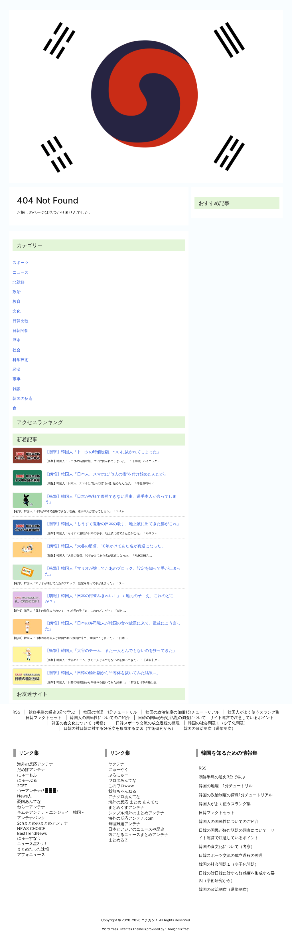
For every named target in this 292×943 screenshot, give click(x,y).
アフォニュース (31, 854)
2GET (22, 785)
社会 (17, 349)
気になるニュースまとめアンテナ (138, 834)
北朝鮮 (19, 281)
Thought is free (177, 929)
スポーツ (21, 262)
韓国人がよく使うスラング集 (225, 803)
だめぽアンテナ (31, 769)
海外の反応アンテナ (35, 763)
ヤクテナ (116, 763)
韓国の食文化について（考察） (227, 846)
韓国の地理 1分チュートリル (226, 785)
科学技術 (21, 359)
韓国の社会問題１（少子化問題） (229, 864)
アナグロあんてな (124, 796)
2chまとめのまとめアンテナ (42, 823)
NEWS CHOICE (31, 828)
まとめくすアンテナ (126, 807)
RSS (202, 767)
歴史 (17, 340)
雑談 (17, 388)
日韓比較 (21, 320)
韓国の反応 (23, 398)
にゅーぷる (27, 780)
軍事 (17, 378)
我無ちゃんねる (122, 791)
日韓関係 (21, 330)
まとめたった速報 (33, 849)
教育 (17, 301)
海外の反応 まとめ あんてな (133, 801)
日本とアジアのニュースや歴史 (136, 829)
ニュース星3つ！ (32, 843)
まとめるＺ (118, 839)
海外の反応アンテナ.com (130, 818)
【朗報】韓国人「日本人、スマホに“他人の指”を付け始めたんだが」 (106, 474)
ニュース (21, 272)
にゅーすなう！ (31, 838)
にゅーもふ (27, 774)
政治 (17, 291)
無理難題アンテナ (124, 823)
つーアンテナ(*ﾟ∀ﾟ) (37, 790)
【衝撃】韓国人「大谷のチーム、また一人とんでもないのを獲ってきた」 (111, 650)
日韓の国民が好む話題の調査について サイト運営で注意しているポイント (237, 834)
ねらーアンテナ (31, 806)
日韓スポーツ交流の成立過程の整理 (231, 855)
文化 (17, 311)
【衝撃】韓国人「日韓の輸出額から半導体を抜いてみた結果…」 (102, 672)
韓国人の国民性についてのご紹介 (229, 821)
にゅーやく (118, 769)
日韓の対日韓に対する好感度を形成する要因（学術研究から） (237, 876)
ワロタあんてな (122, 780)
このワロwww (121, 785)
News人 (24, 795)
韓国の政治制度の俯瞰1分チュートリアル (236, 794)
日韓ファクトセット (217, 812)
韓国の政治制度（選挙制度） (225, 889)
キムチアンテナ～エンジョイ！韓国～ (51, 812)
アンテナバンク (31, 817)
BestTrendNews (32, 833)
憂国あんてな (29, 801)
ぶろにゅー (118, 774)
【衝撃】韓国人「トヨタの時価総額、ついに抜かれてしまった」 (103, 451)
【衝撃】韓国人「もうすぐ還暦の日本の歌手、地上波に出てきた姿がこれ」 (113, 523)
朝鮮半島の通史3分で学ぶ (222, 776)
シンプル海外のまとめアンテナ (136, 812)
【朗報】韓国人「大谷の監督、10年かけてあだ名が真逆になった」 (105, 545)
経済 (17, 369)
